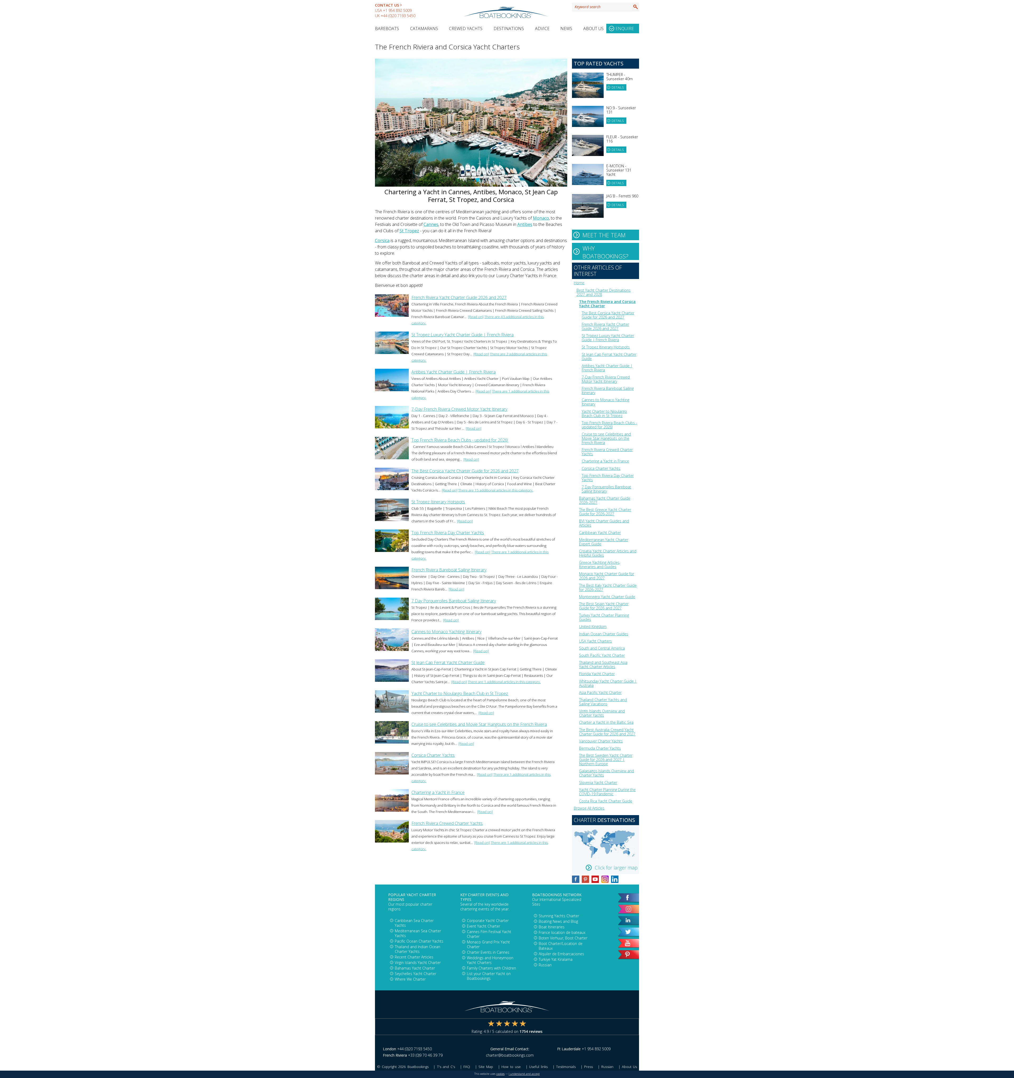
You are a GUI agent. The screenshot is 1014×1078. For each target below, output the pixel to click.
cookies (500, 1074)
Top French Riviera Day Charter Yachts (447, 533)
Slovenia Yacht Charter (598, 782)
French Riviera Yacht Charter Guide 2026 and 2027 (458, 297)
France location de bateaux (562, 932)
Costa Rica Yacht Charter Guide (605, 800)
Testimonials (566, 1066)
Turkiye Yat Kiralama (555, 959)
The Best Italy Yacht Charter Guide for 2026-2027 (608, 587)
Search (635, 7)
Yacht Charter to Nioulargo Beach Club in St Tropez (459, 693)
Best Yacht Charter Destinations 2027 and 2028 (603, 292)
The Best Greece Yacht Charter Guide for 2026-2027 (605, 511)
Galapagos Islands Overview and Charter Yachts (606, 773)
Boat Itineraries (552, 926)
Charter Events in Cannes (488, 952)
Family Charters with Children (491, 968)
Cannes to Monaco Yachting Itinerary (446, 632)
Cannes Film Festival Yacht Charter (489, 934)
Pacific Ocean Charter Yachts (419, 941)
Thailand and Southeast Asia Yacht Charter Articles (603, 664)
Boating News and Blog (558, 921)
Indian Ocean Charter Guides (603, 633)
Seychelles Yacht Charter (415, 973)
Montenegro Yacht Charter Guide (607, 596)
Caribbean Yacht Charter (600, 532)
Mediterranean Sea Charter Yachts (418, 933)
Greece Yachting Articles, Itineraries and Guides (599, 564)
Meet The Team (604, 235)
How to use (510, 1066)
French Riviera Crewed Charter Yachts (447, 823)
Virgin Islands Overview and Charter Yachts (602, 713)
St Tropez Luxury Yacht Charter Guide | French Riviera (462, 335)
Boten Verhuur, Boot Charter (563, 937)
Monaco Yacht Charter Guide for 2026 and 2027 (606, 575)
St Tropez (409, 231)
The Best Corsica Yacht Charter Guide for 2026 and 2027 (465, 471)
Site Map (485, 1066)
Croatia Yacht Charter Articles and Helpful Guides (607, 553)
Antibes (524, 224)
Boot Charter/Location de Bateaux (561, 946)
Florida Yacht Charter (597, 673)
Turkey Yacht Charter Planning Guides (604, 617)
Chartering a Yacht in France (437, 792)
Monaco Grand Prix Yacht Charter (488, 944)
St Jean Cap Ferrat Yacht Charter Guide (448, 662)
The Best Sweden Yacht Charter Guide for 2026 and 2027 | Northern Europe (605, 759)
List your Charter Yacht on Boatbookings (489, 976)
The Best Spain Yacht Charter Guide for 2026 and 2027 (603, 606)
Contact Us (387, 5)
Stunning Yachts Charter (559, 915)
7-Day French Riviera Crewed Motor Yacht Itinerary (459, 409)
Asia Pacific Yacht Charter (600, 692)
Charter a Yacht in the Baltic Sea (606, 722)
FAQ (466, 1066)
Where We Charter (410, 979)
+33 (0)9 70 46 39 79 (425, 1055)
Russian (545, 964)
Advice (542, 28)
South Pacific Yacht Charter (602, 655)
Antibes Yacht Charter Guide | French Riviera (453, 372)
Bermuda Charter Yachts (600, 748)
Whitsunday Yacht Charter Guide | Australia (608, 683)
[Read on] (475, 316)
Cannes (431, 224)
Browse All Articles (589, 808)
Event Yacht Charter (483, 926)
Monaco (541, 218)
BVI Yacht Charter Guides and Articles (604, 523)
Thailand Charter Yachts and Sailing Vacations (603, 701)
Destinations (509, 28)
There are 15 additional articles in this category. (495, 490)
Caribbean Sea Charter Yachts (414, 923)
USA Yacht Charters (595, 641)
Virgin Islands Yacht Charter (418, 962)
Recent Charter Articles (414, 956)
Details (618, 87)
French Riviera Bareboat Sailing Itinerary (448, 570)
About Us (593, 28)
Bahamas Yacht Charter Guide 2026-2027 (604, 500)
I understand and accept (524, 1074)
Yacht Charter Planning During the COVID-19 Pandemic (607, 791)
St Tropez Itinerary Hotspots (438, 502)
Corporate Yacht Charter (488, 920)
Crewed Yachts (465, 28)
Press (588, 1066)
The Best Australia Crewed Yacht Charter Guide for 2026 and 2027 (607, 731)
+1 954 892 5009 (397, 10)
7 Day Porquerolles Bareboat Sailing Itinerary (453, 601)
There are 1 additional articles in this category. (504, 681)
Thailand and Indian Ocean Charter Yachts (417, 949)
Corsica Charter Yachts (433, 755)
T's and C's (446, 1066)
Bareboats (387, 28)
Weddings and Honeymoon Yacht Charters (490, 960)
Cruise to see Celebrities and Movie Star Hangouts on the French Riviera (479, 724)
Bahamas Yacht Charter (415, 968)
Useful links (538, 1066)
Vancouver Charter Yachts (601, 741)
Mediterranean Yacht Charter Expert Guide (603, 541)
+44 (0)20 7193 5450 (398, 15)
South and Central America (602, 648)
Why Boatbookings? (605, 252)
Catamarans (424, 28)
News (566, 28)
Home (579, 282)
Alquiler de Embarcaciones (561, 953)
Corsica (382, 240)
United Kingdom (593, 626)
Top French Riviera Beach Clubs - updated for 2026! (459, 440)
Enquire (625, 28)
